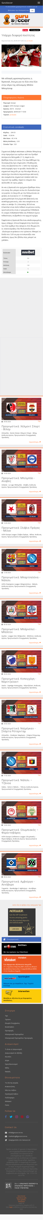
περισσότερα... (34, 442)
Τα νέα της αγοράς (11, 1083)
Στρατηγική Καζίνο (11, 1094)
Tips (39, 421)
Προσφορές (9, 1031)
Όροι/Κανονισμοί (11, 1064)
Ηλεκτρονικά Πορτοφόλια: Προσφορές (19, 1038)
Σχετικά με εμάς (21, 1198)
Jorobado (30, 41)
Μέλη (7, 1068)
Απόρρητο (21, 1201)
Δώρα (7, 1060)
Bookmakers (9, 1027)
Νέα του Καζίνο (10, 1090)
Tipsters (8, 1019)
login (11, 1207)
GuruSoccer (7, 2)
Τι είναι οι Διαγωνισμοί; (13, 1049)
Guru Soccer (21, 1196)
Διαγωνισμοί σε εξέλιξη (13, 1053)
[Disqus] (21, 308)
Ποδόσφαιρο (9, 1098)
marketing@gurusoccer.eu (18, 1136)
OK (32, 10)
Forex (7, 1105)
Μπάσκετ (8, 1101)
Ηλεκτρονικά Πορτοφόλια (14, 1034)
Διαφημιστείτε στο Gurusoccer (19, 1140)
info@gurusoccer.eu (16, 1133)
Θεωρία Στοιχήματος (12, 1023)
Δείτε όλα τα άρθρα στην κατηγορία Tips (26, 905)
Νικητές (7, 1071)
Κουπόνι (8, 1057)
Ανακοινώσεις (10, 1086)
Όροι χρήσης (21, 1200)
